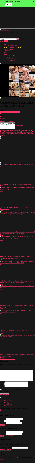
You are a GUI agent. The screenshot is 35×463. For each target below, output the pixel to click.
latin (2, 132)
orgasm (25, 133)
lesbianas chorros (16, 132)
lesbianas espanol (27, 132)
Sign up (3, 424)
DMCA (6, 402)
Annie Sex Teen (14, 130)
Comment (3, 369)
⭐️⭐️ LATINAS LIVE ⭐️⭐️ (12, 47)
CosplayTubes (11, 55)
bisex (28, 130)
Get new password (5, 449)
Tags (5, 52)
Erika (8, 57)
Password (2, 422)
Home (5, 44)
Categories (7, 50)
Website (2, 386)
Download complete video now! (10, 112)
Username (3, 419)
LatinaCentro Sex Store (10, 45)
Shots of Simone (12, 59)
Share (3, 118)
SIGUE (8, 4)
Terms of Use (7, 405)
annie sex (23, 130)
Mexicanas (4, 130)
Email (2, 384)
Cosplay (6, 54)
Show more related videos (7, 359)
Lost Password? (9, 435)
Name (2, 382)
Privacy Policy (8, 404)
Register (6, 41)
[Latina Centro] (4, 30)
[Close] (33, 1)
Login (1, 41)
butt (33, 130)
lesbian (7, 132)
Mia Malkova (11, 60)
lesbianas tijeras (17, 133)
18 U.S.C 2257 (8, 401)
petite (30, 133)
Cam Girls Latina (8, 49)
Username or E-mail (5, 447)
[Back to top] (0, 410)
